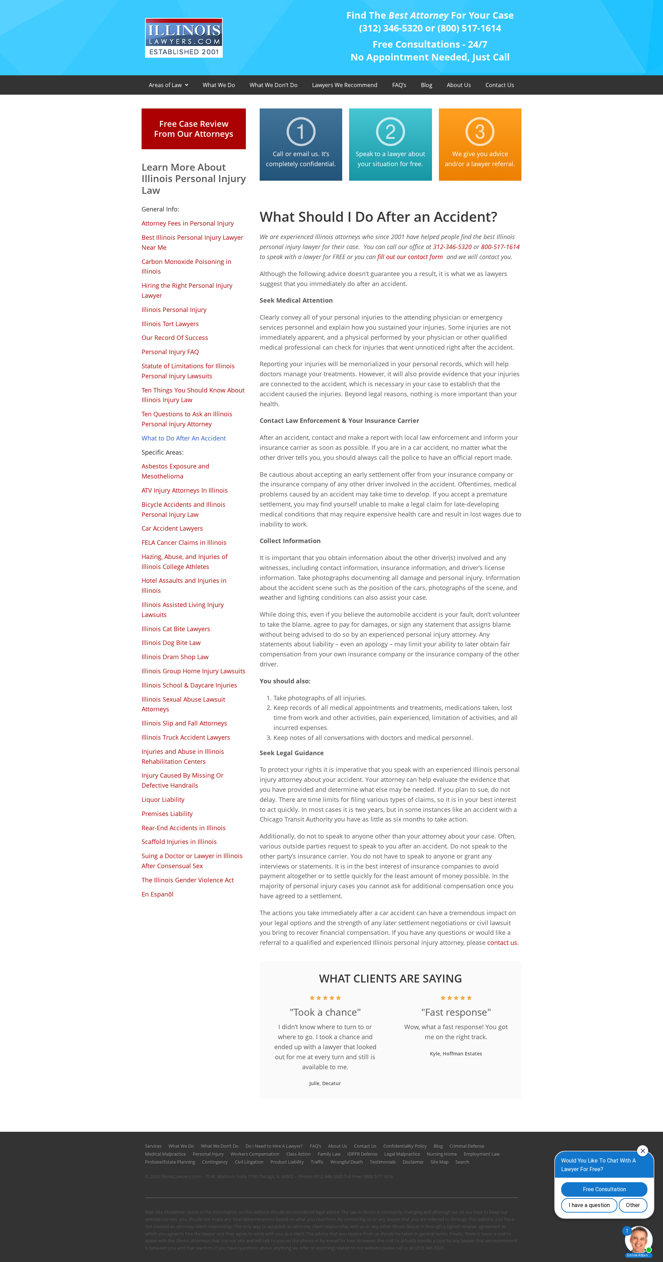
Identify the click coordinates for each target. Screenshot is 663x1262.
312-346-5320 (452, 247)
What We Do (219, 85)
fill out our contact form (411, 257)
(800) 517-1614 (378, 1176)
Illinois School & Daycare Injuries (189, 685)
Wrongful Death (346, 1162)
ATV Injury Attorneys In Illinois (185, 490)
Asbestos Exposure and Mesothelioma (175, 471)
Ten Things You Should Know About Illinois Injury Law (193, 395)
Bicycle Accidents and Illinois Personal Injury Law (183, 509)
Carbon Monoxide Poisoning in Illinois (186, 266)
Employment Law (482, 1154)
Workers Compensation (255, 1154)
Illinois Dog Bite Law (171, 642)
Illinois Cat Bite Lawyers (176, 629)
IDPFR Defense (362, 1154)
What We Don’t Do (274, 85)
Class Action (298, 1154)
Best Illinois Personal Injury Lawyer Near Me (192, 242)
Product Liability (287, 1162)
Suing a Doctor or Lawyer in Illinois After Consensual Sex (192, 861)
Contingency (215, 1162)
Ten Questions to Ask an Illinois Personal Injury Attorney (187, 419)
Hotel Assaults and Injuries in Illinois (184, 585)
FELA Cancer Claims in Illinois (184, 542)
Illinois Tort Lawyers (170, 324)
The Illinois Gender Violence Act (188, 880)
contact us (502, 942)
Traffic (317, 1162)
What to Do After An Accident (184, 438)
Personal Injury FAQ (170, 352)
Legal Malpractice (402, 1154)
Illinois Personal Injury (174, 309)
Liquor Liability (163, 799)
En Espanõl (158, 894)
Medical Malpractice (165, 1154)
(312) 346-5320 (328, 1176)
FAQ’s (399, 85)
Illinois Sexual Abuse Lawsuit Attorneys (183, 704)
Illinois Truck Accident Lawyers (186, 737)
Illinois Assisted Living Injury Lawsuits (183, 609)
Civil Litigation (249, 1162)
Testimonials (383, 1162)
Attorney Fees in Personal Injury (188, 223)
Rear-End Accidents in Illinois (184, 828)
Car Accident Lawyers (172, 528)
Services (153, 1146)
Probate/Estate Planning (170, 1162)
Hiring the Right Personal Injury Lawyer (187, 290)
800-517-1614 (500, 247)
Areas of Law (165, 85)
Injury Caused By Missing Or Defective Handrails (182, 780)
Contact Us (500, 85)
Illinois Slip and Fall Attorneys (184, 723)
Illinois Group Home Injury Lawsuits (194, 671)
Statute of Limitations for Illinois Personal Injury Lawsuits (188, 371)
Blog (426, 85)
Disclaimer (413, 1162)
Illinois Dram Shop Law (175, 657)
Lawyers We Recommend (344, 85)
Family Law (329, 1154)
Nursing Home (442, 1154)
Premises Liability (167, 813)
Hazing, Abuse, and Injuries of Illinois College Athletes (185, 561)
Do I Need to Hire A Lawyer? (274, 1146)
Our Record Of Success (175, 337)
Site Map (440, 1162)
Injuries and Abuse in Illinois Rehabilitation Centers (183, 756)
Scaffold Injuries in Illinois (179, 841)
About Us (459, 85)
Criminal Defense (467, 1146)
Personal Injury (208, 1154)
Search (462, 1162)
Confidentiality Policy (405, 1146)
